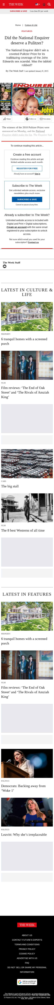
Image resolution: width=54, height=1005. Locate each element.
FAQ (27, 963)
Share (9, 119)
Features (27, 31)
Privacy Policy (27, 949)
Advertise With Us (27, 958)
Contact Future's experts (27, 940)
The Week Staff (16, 71)
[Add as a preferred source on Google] (27, 982)
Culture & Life (31, 25)
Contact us (33, 242)
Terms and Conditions (27, 944)
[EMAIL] (5, 266)
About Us (27, 935)
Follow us (32, 119)
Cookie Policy (27, 953)
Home (18, 25)
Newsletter (47, 119)
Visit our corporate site (41, 995)
